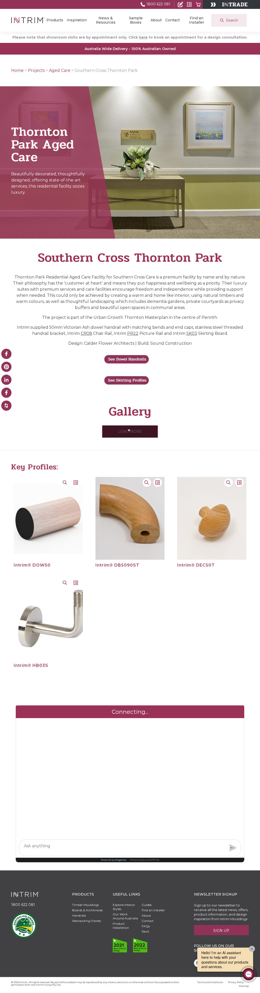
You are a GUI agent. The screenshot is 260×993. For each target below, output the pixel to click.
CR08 (86, 333)
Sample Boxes (136, 20)
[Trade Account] (180, 4)
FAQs (146, 926)
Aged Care (59, 70)
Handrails (79, 915)
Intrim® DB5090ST (117, 565)
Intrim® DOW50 (32, 565)
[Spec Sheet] (189, 4)
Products (54, 20)
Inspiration (77, 20)
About (156, 20)
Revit (145, 931)
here (143, 37)
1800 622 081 (157, 4)
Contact (172, 20)
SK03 (191, 333)
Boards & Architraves (87, 910)
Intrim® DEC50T (196, 565)
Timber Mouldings (85, 905)
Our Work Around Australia (125, 916)
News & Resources (106, 20)
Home (17, 70)
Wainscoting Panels (86, 921)
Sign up (221, 930)
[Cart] (198, 4)
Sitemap (244, 986)
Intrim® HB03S (31, 665)
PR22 (132, 333)
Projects (36, 70)
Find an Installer (196, 20)
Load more (130, 431)
